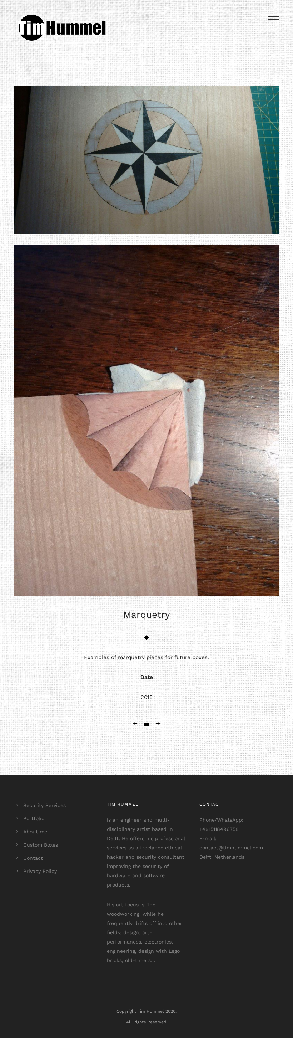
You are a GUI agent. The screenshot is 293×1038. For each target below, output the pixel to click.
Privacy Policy (40, 871)
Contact (33, 858)
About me (35, 831)
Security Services (44, 805)
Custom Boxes (40, 845)
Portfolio (33, 818)
